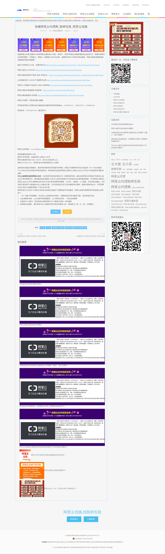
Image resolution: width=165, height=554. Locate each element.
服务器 (123, 172)
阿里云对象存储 (128, 197)
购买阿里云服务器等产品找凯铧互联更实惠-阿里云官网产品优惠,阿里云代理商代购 (23, 10)
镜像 (135, 172)
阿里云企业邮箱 (87, 14)
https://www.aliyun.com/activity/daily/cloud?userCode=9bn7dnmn (58, 70)
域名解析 (136, 169)
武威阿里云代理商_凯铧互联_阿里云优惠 (91, 236)
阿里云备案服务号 (116, 197)
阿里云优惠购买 (126, 194)
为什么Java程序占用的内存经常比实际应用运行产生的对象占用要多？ (44, 447)
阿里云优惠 (136, 191)
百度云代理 (59, 542)
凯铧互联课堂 (86, 542)
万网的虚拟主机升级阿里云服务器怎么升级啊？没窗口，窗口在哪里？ (44, 365)
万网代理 (78, 542)
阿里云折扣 (138, 197)
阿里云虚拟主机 (70, 14)
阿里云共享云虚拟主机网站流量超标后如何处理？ (48, 455)
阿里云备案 (135, 194)
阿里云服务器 (53, 14)
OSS (135, 159)
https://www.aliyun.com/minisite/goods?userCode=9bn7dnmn (68, 80)
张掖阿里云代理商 (58, 227)
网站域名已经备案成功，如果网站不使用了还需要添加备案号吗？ (42, 406)
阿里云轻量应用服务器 (121, 112)
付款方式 (106, 5)
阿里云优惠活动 (87, 20)
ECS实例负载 (124, 159)
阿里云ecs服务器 (142, 172)
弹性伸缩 (113, 172)
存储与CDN (103, 14)
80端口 (113, 159)
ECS (118, 159)
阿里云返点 (144, 207)
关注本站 (145, 5)
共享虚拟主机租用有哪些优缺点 (31, 284)
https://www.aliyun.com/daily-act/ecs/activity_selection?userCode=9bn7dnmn (72, 65)
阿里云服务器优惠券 (141, 204)
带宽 (144, 169)
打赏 (68, 212)
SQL (139, 159)
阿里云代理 (68, 227)
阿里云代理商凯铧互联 (138, 187)
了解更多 (91, 519)
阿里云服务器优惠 (129, 204)
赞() (56, 212)
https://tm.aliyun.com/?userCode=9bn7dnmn (58, 90)
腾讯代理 (73, 542)
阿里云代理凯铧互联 (80, 227)
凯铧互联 (116, 169)
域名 (124, 169)
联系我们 (126, 5)
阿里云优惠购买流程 (93, 5)
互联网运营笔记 (99, 542)
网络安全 (115, 14)
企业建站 (127, 14)
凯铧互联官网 (51, 542)
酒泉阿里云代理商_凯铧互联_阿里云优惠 (32, 236)
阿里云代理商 (121, 187)
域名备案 (129, 169)
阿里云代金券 (115, 191)
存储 (141, 169)
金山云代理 (66, 542)
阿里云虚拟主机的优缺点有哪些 (31, 325)
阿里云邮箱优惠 (123, 210)
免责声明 (135, 5)
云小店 (48, 227)
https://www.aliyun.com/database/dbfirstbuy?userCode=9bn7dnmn (60, 95)
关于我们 (116, 5)
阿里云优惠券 (115, 194)
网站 (131, 172)
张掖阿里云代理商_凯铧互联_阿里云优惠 (61, 26)
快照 (118, 172)
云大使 (42, 227)
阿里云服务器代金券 (116, 204)
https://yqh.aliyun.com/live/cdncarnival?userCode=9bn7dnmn (70, 85)
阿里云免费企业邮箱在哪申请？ (55, 470)
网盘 (128, 172)
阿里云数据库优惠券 (117, 201)
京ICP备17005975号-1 (93, 535)
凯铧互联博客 (108, 542)
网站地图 (110, 547)
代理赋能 (116, 94)
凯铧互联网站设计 (118, 542)
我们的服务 (139, 14)
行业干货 (116, 97)
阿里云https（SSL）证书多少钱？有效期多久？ (60, 488)
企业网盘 (136, 164)
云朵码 (92, 542)
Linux (130, 159)
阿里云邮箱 (114, 210)
